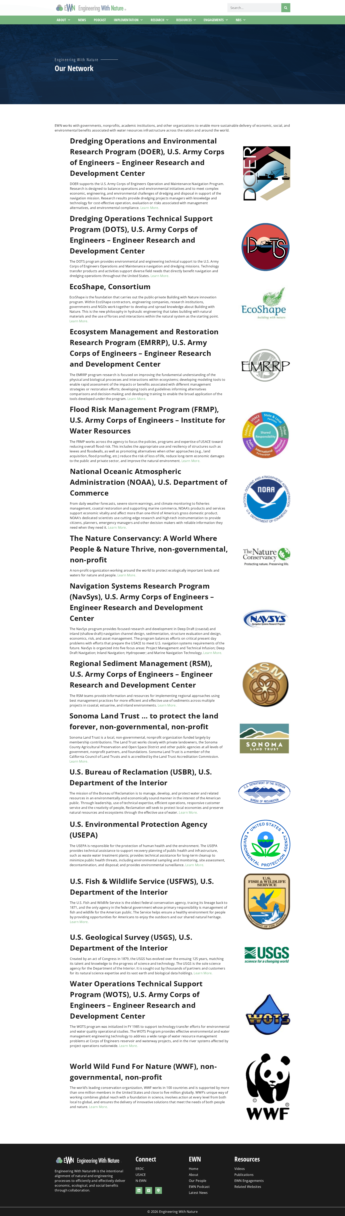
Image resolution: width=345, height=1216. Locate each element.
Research (157, 20)
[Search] (285, 7)
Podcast (100, 20)
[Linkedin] (139, 1190)
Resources (184, 20)
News (82, 20)
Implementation (126, 20)
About (61, 20)
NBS (238, 20)
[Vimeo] (148, 1190)
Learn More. (149, 208)
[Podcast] (158, 1190)
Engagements (214, 20)
